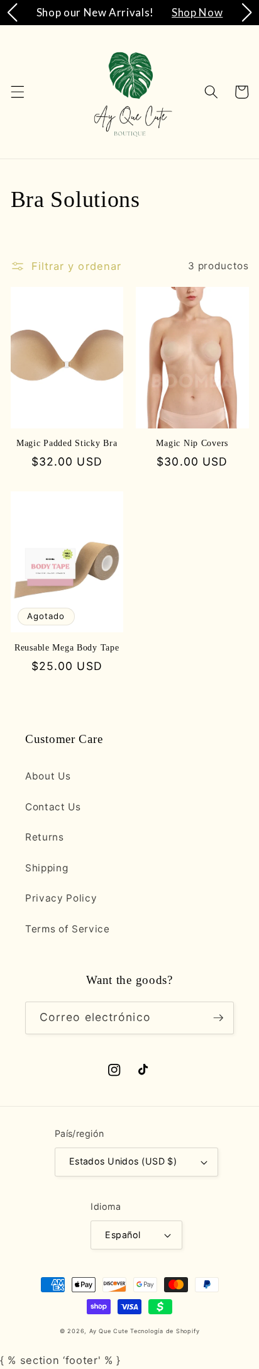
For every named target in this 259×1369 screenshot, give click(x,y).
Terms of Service (67, 929)
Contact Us (53, 807)
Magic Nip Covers (192, 443)
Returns (44, 837)
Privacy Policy (61, 898)
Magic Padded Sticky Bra (67, 443)
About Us (47, 776)
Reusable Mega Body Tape (66, 647)
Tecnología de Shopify (164, 1330)
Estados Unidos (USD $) (123, 1161)
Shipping (46, 868)
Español (122, 1234)
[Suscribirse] (218, 1018)
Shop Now (197, 12)
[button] (17, 92)
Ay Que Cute (108, 1330)
